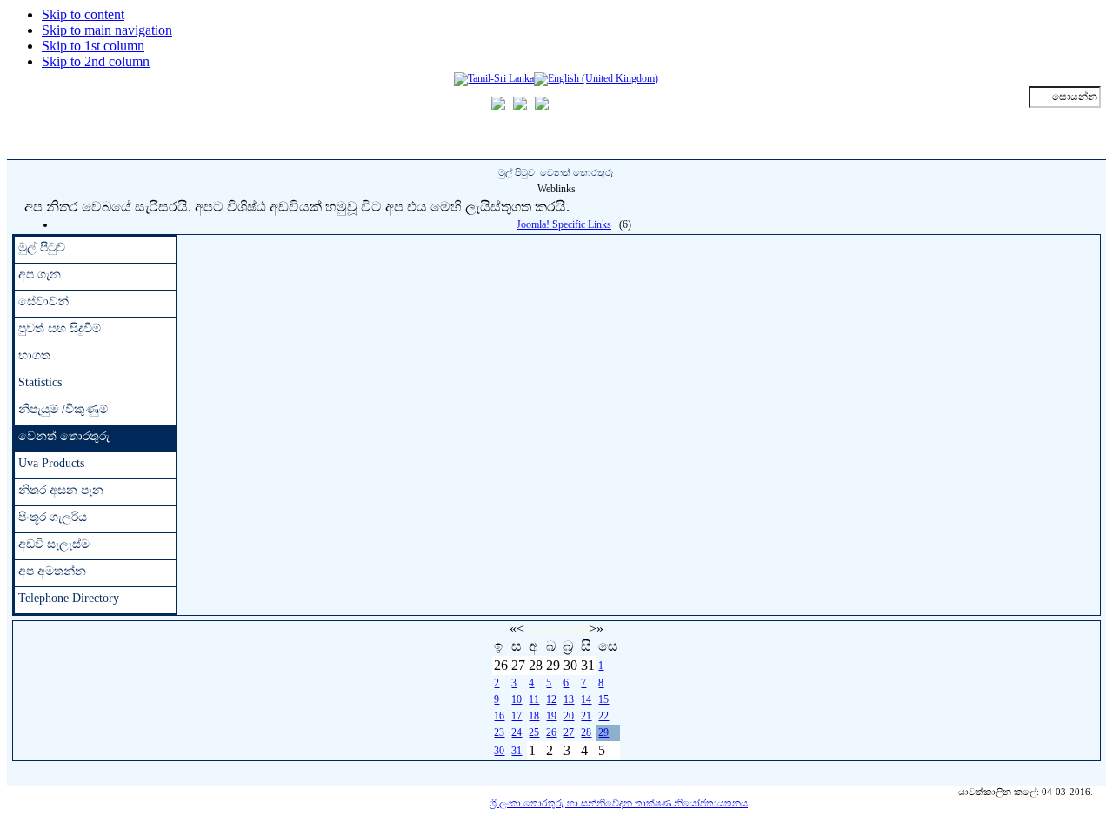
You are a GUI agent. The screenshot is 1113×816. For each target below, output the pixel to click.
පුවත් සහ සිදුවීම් (59, 328)
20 (568, 716)
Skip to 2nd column (96, 61)
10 (516, 699)
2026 (578, 630)
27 (568, 732)
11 (534, 699)
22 (603, 716)
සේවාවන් (43, 301)
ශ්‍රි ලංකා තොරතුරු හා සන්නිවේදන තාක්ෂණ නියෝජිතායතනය (619, 803)
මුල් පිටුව (516, 172)
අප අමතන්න (52, 571)
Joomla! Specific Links (564, 224)
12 (551, 699)
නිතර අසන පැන (60, 490)
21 (586, 716)
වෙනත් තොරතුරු (64, 436)
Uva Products (51, 463)
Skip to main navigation (107, 30)
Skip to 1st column (93, 45)
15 (603, 699)
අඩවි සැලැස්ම (54, 544)
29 (603, 732)
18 (534, 716)
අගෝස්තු (544, 630)
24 (516, 732)
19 (551, 716)
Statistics (40, 382)
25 (534, 732)
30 (499, 751)
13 (568, 699)
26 (551, 732)
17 (516, 716)
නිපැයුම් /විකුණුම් (63, 409)
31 (516, 751)
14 (586, 699)
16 (499, 716)
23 (499, 732)
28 (586, 732)
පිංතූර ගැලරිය (52, 517)
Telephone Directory (68, 598)
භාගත (34, 355)
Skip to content (83, 14)
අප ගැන (39, 274)
